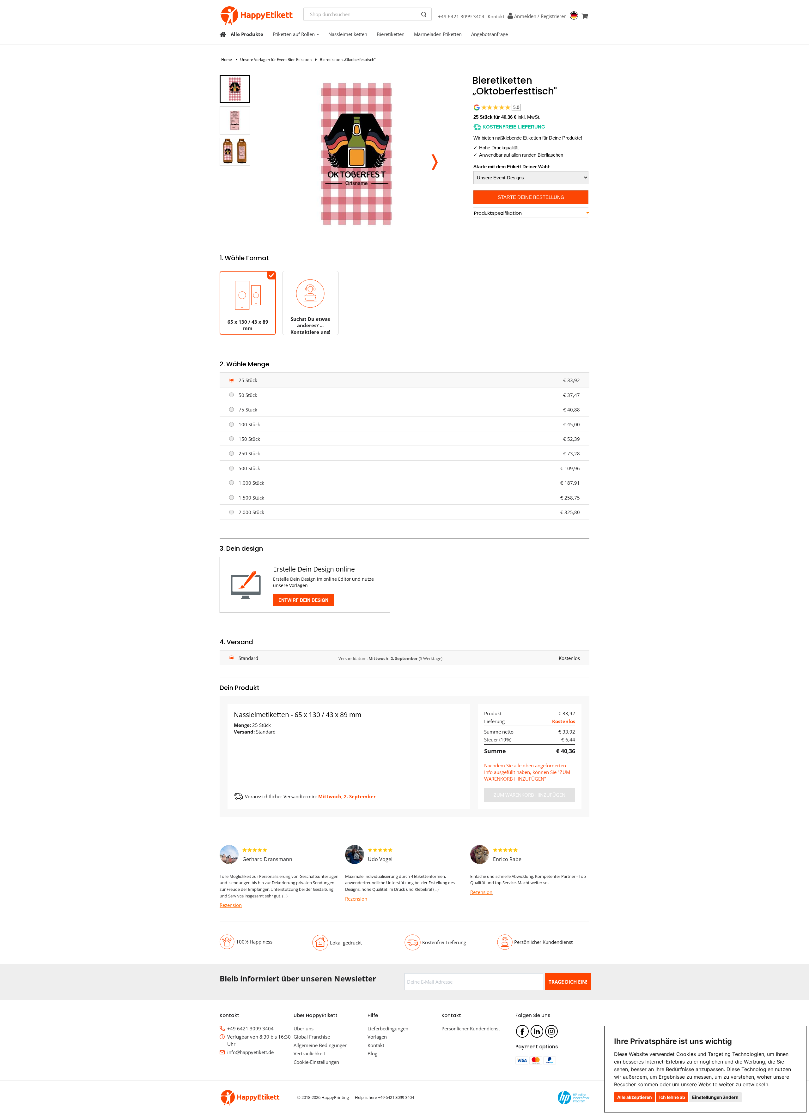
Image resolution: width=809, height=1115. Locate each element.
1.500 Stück (251, 498)
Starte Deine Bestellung (531, 197)
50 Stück (248, 395)
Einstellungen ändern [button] (715, 1097)
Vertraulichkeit (309, 1053)
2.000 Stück (251, 512)
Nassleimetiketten (347, 34)
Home (226, 59)
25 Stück (248, 380)
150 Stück (249, 439)
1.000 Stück (251, 483)
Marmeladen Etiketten (438, 34)
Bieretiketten (390, 34)
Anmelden (525, 16)
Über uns (303, 1028)
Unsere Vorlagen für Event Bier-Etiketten (276, 59)
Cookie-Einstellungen (316, 1062)
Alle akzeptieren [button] (634, 1097)
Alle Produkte (247, 34)
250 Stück (249, 453)
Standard (248, 658)
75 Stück (248, 409)
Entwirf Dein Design (303, 600)
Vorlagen (377, 1037)
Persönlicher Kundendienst (470, 1028)
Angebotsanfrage (489, 34)
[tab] (530, 213)
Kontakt (496, 16)
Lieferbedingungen (388, 1028)
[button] (434, 160)
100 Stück (249, 424)
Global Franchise (312, 1037)
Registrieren (554, 16)
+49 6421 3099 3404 (461, 16)
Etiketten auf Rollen (294, 34)
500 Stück (249, 468)
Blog (372, 1053)
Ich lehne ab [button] (672, 1097)
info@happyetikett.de (250, 1052)
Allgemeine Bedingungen (321, 1045)
